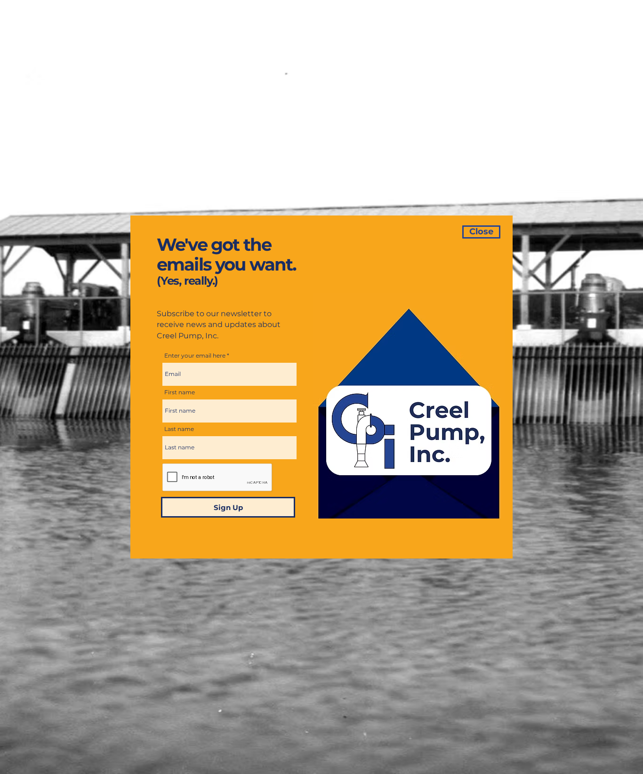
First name (179, 392)
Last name (179, 429)
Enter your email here (194, 356)
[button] (481, 232)
